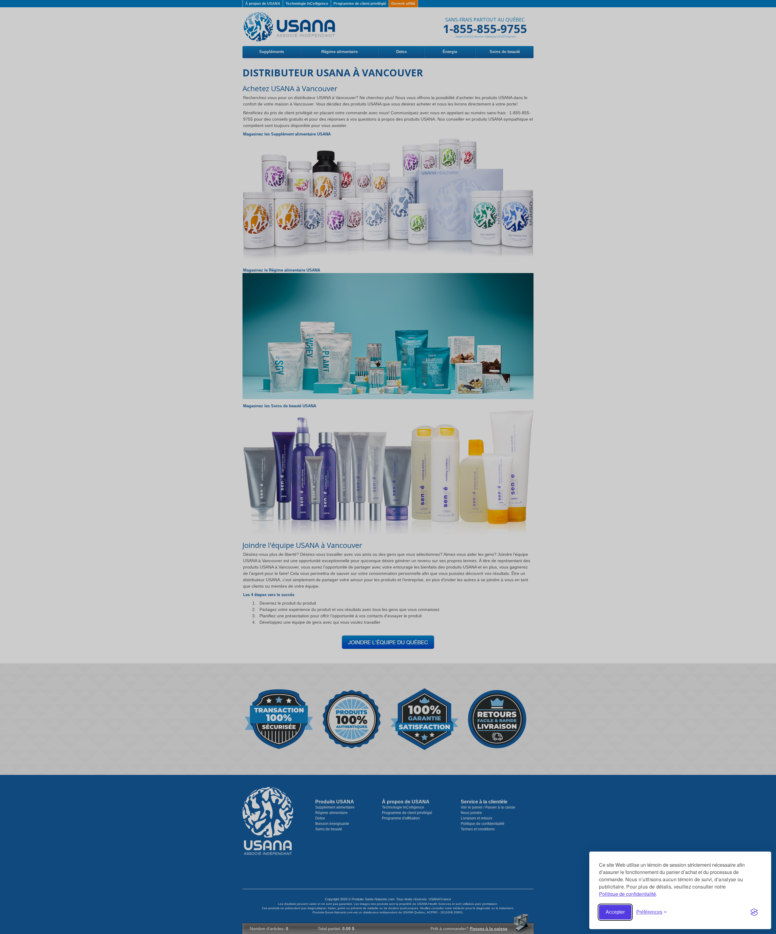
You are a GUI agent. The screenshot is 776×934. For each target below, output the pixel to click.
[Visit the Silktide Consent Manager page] (754, 912)
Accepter (615, 912)
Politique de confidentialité (627, 893)
